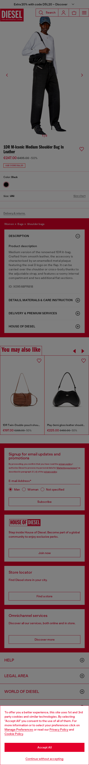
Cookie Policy (14, 734)
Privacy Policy (58, 729)
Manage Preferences (19, 729)
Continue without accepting (44, 758)
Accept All (44, 747)
